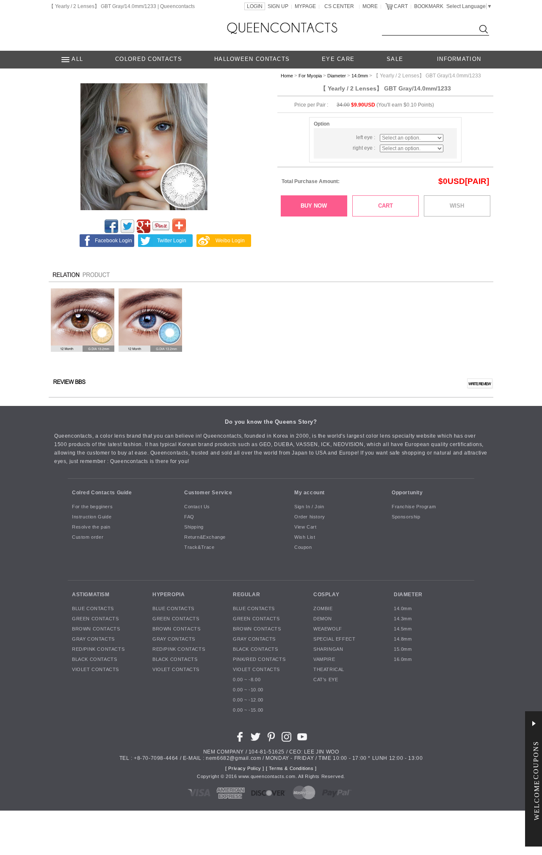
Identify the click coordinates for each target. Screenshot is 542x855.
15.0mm (403, 649)
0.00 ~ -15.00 (248, 710)
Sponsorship (406, 517)
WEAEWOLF (327, 629)
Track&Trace (199, 547)
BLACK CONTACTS (94, 659)
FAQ (189, 517)
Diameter (336, 75)
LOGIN (255, 6)
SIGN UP (278, 6)
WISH (457, 206)
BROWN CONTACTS (96, 629)
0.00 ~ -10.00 (248, 690)
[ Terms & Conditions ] (291, 768)
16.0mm (403, 659)
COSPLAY (326, 594)
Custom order (87, 537)
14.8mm (403, 639)
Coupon (303, 547)
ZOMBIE (323, 608)
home (287, 75)
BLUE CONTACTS (93, 608)
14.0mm (359, 75)
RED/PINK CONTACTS (98, 649)
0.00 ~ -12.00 (248, 700)
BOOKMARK (428, 6)
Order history (309, 517)
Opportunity (407, 493)
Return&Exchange (205, 537)
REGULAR (246, 594)
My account (309, 493)
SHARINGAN (328, 649)
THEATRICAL (328, 669)
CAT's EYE (325, 679)
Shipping (194, 527)
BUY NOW (314, 206)
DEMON (322, 619)
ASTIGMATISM (91, 594)
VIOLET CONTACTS (95, 669)
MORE (370, 6)
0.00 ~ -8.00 (246, 679)
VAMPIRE (324, 659)
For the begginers (92, 507)
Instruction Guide (91, 517)
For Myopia (310, 75)
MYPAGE (305, 6)
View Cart (305, 527)
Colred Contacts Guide (102, 493)
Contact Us (197, 507)
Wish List (304, 537)
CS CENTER (339, 6)
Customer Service (208, 493)
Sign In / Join (309, 507)
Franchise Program (414, 507)
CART (401, 6)
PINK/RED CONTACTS (259, 659)
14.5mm (403, 629)
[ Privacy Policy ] (244, 768)
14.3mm (403, 619)
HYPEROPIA (168, 594)
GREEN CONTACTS (95, 619)
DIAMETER (408, 594)
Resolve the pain (91, 527)
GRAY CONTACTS (93, 639)
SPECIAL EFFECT (334, 639)
